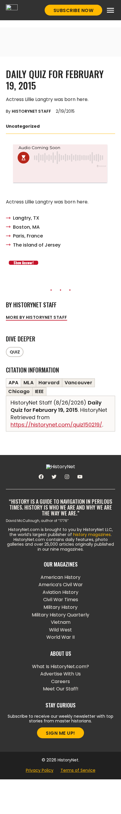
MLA (28, 382)
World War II (60, 637)
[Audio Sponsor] (60, 175)
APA (14, 382)
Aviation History (60, 592)
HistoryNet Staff (31, 111)
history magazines (92, 534)
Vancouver (79, 382)
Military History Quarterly (60, 614)
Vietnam (60, 622)
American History (60, 577)
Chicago (19, 391)
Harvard (49, 382)
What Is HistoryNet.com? (60, 666)
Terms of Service (77, 770)
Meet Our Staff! (60, 688)
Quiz (15, 352)
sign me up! (60, 733)
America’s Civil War (60, 584)
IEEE (39, 391)
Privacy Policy (39, 770)
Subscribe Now (73, 10)
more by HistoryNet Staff (36, 317)
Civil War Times (60, 599)
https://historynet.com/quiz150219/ (56, 424)
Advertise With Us (60, 673)
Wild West (60, 629)
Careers (60, 681)
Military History (60, 607)
